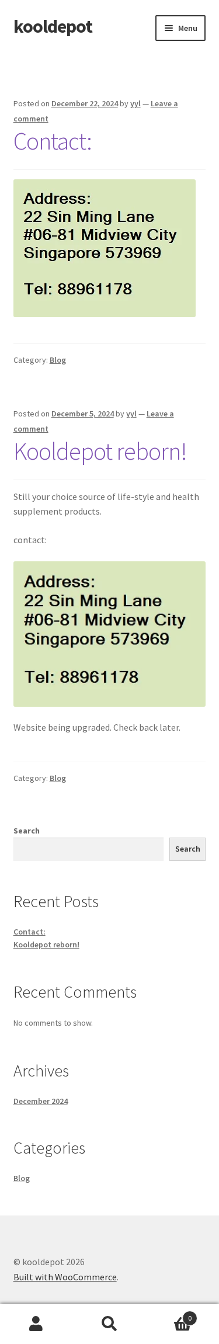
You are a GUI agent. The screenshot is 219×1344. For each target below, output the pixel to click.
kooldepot (52, 26)
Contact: (52, 141)
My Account (36, 1324)
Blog (58, 360)
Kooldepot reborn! (100, 451)
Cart (169, 1313)
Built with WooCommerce (65, 1277)
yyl (135, 103)
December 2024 (40, 1101)
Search (26, 830)
